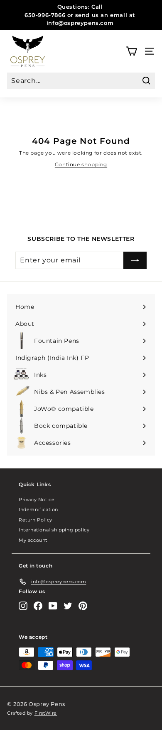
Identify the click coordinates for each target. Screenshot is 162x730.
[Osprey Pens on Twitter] (68, 605)
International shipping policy (54, 530)
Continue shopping (81, 164)
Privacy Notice (36, 499)
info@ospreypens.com (80, 22)
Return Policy (35, 520)
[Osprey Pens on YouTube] (53, 605)
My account (33, 540)
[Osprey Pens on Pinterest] (83, 605)
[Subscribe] (135, 260)
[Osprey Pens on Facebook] (38, 605)
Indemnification (38, 509)
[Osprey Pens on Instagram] (23, 605)
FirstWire (45, 713)
